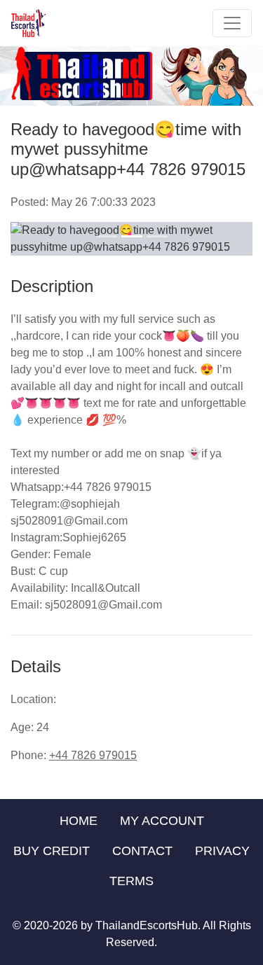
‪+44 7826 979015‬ (93, 755)
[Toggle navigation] (232, 23)
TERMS (131, 881)
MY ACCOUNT (162, 821)
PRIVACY (222, 851)
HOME (78, 821)
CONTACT (142, 851)
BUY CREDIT (51, 851)
